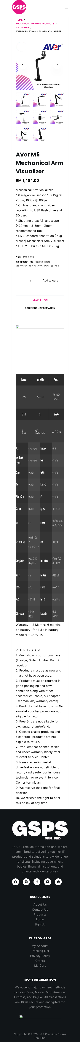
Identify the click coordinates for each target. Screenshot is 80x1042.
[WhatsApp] (58, 882)
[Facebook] (15, 882)
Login (40, 919)
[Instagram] (26, 882)
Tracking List (40, 951)
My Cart (40, 965)
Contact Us (40, 909)
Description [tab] (40, 299)
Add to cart (50, 280)
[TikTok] (37, 882)
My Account (40, 946)
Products (40, 914)
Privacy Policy (40, 956)
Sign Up (40, 924)
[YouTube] (47, 882)
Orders (40, 961)
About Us (40, 904)
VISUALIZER (51, 266)
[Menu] (66, 7)
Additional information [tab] (40, 308)
